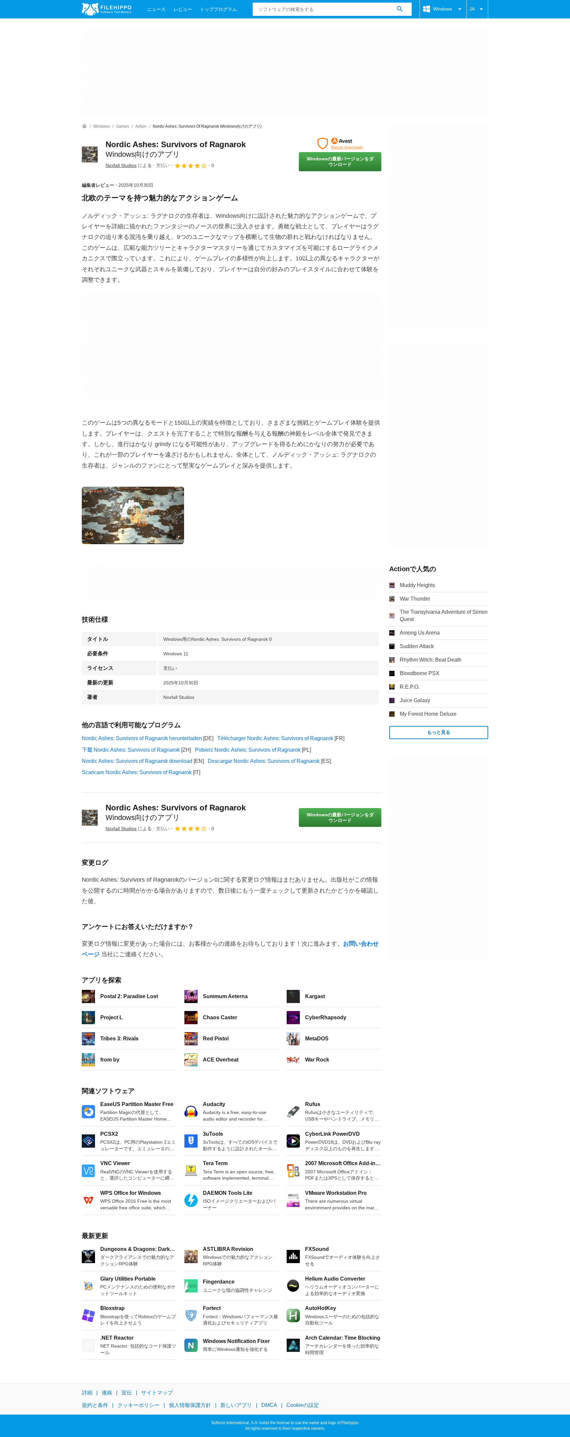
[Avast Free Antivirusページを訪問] (340, 143)
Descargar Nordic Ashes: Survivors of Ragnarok (264, 761)
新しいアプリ (236, 1405)
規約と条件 (95, 1405)
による (129, 165)
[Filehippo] (106, 9)
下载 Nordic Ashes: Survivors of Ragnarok (131, 750)
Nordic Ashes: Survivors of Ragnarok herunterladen (142, 738)
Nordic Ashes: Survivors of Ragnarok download (137, 761)
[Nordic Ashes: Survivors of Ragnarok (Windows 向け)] (90, 154)
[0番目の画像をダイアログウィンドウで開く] (133, 515)
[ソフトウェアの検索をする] (399, 9)
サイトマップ (157, 1392)
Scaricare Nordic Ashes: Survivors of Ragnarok (137, 772)
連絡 (107, 1392)
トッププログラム (218, 9)
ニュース (156, 9)
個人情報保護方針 (190, 1405)
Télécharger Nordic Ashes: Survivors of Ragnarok (275, 738)
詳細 (87, 1392)
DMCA (269, 1405)
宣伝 (126, 1392)
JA (472, 9)
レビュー (183, 9)
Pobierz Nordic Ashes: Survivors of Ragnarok (248, 750)
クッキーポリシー (138, 1405)
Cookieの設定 (302, 1405)
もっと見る (438, 732)
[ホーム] (84, 126)
